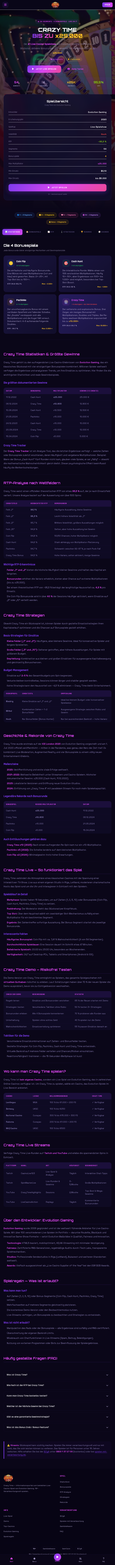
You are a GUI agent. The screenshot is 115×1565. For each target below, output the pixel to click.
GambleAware (66, 1526)
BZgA (46, 1451)
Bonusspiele (65, 1487)
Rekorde (64, 1502)
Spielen (107, 5)
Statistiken (65, 1482)
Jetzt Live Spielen (45, 69)
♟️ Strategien (67, 232)
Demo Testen (77, 69)
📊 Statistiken (12, 232)
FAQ (61, 1531)
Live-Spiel (8, 1516)
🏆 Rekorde (86, 232)
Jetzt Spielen (59, 187)
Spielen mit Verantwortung (72, 1521)
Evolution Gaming (11, 1531)
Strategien (64, 1497)
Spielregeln (9, 1536)
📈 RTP (51, 232)
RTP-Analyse (65, 1492)
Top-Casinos (9, 1526)
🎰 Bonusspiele (33, 232)
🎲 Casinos (103, 232)
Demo (6, 1521)
